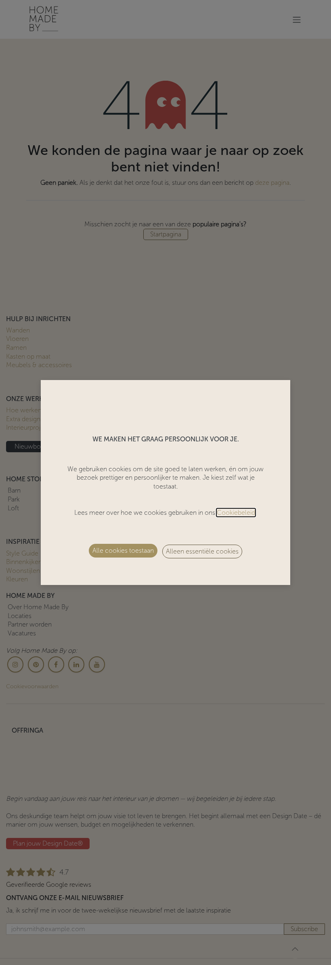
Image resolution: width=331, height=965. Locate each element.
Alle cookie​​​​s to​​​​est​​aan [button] (123, 550)
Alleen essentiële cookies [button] (202, 551)
